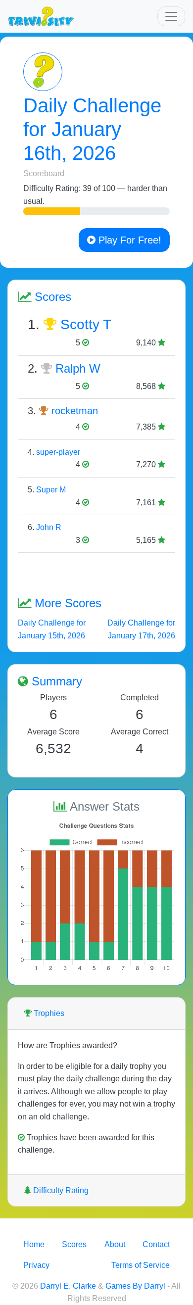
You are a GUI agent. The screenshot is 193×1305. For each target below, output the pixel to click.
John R (48, 527)
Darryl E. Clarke (68, 1286)
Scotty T (85, 324)
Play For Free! (128, 240)
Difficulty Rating (60, 1190)
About (114, 1244)
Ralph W (77, 368)
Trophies (48, 1013)
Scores (74, 1244)
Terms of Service (140, 1265)
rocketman (74, 410)
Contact (156, 1244)
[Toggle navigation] (171, 16)
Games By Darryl (135, 1286)
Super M (51, 489)
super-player (58, 452)
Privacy (36, 1265)
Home (34, 1244)
